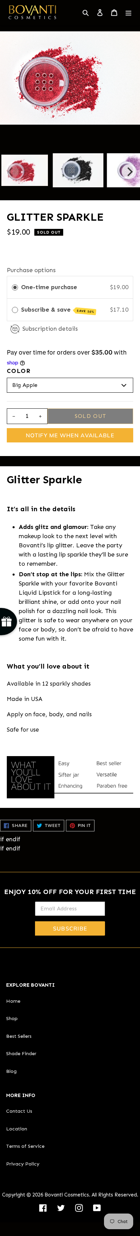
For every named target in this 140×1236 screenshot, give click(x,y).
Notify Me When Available (70, 435)
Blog (11, 1071)
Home (13, 1001)
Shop (12, 1018)
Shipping (19, 244)
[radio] (15, 287)
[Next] (129, 171)
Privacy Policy (22, 1164)
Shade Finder (21, 1053)
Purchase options (31, 270)
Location (16, 1129)
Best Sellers (19, 1036)
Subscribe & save (58, 310)
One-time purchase (49, 287)
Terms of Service (25, 1146)
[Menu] (128, 12)
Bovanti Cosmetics (67, 1195)
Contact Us (19, 1111)
